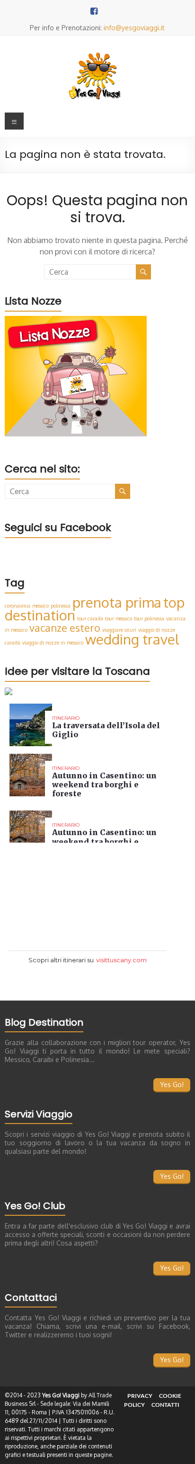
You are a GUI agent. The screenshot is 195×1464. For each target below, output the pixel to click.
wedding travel (132, 639)
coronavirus (17, 605)
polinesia (61, 605)
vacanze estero (64, 627)
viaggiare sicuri (119, 630)
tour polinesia (149, 618)
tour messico (118, 618)
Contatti (165, 1404)
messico (40, 605)
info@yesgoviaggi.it (134, 28)
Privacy (139, 1395)
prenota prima (116, 602)
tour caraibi (90, 618)
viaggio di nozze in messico (52, 642)
